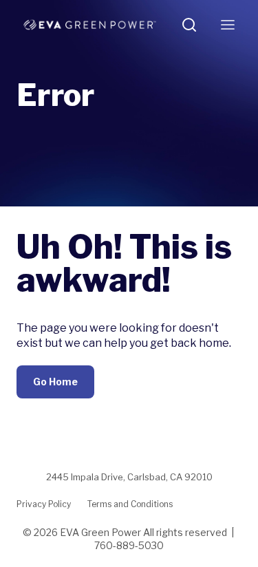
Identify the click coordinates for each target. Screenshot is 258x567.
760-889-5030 (129, 545)
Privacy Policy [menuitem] (44, 504)
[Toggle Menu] (227, 25)
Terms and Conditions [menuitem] (130, 504)
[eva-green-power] (90, 25)
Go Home (55, 381)
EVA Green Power (100, 532)
